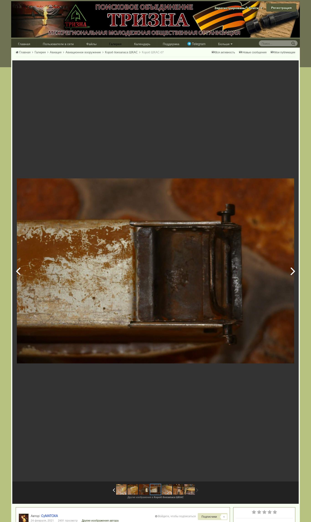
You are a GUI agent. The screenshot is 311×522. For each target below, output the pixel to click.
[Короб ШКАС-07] (155, 489)
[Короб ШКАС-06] (18, 271)
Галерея (115, 43)
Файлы (91, 43)
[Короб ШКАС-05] (132, 489)
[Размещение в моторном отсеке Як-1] (189, 489)
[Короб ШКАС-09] (178, 489)
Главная (24, 43)
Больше (224, 43)
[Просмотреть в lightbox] (290, 67)
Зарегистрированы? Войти (237, 7)
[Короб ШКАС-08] (293, 271)
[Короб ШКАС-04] (121, 489)
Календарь (142, 43)
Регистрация (281, 7)
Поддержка (171, 43)
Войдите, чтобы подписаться (177, 516)
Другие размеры (269, 67)
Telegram (199, 43)
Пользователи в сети (58, 43)
